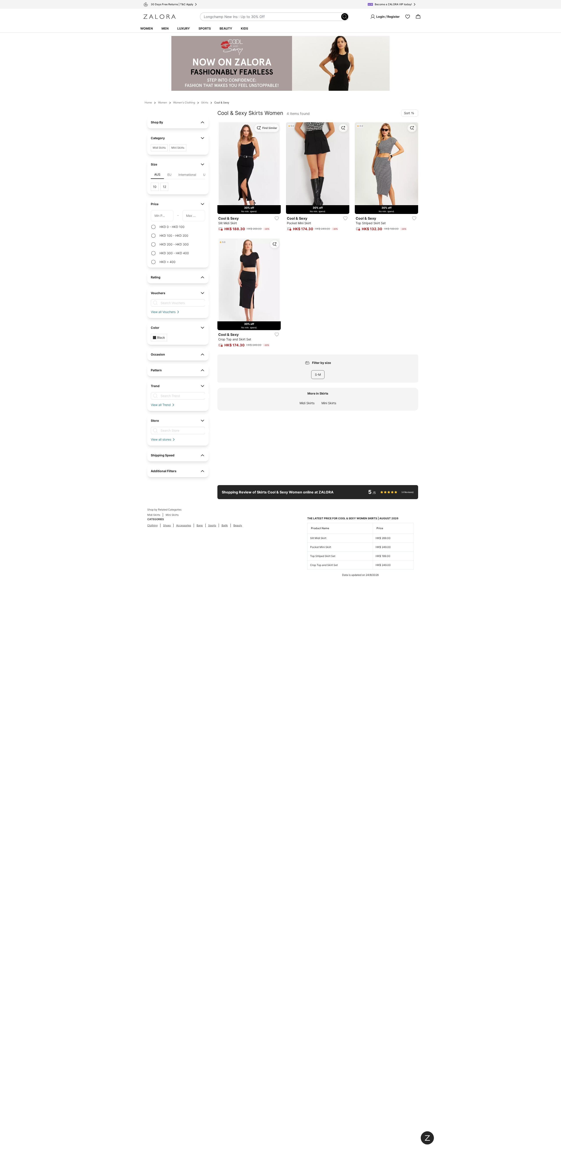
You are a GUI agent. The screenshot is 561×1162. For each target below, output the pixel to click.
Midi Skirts (307, 403)
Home (148, 102)
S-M (318, 374)
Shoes (167, 525)
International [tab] (187, 174)
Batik (225, 525)
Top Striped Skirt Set (322, 556)
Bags (200, 525)
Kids (244, 28)
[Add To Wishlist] (277, 218)
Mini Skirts (328, 403)
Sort (407, 113)
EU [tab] (169, 174)
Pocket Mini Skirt (320, 547)
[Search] (344, 16)
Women (146, 28)
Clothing (152, 525)
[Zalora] (159, 16)
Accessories (183, 525)
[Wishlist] (407, 16)
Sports (205, 28)
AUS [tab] (157, 174)
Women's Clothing (184, 102)
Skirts (204, 102)
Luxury (183, 28)
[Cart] (418, 16)
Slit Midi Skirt (318, 538)
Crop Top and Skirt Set (324, 565)
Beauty (226, 28)
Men (165, 28)
